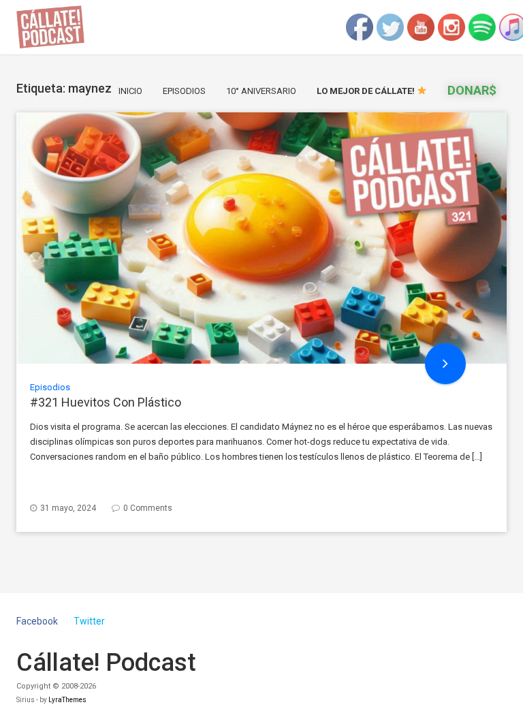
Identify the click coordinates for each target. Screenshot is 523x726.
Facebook (37, 621)
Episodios (184, 91)
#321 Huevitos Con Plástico (105, 402)
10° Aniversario (261, 91)
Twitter (89, 621)
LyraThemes (67, 700)
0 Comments (147, 508)
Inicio (130, 91)
